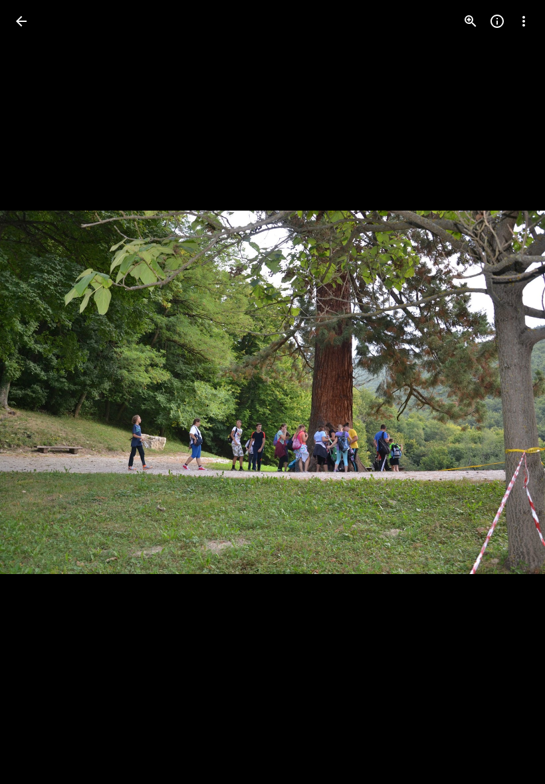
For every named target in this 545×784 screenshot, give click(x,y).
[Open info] (497, 21)
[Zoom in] (470, 21)
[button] (507, 392)
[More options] (523, 21)
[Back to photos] (21, 21)
